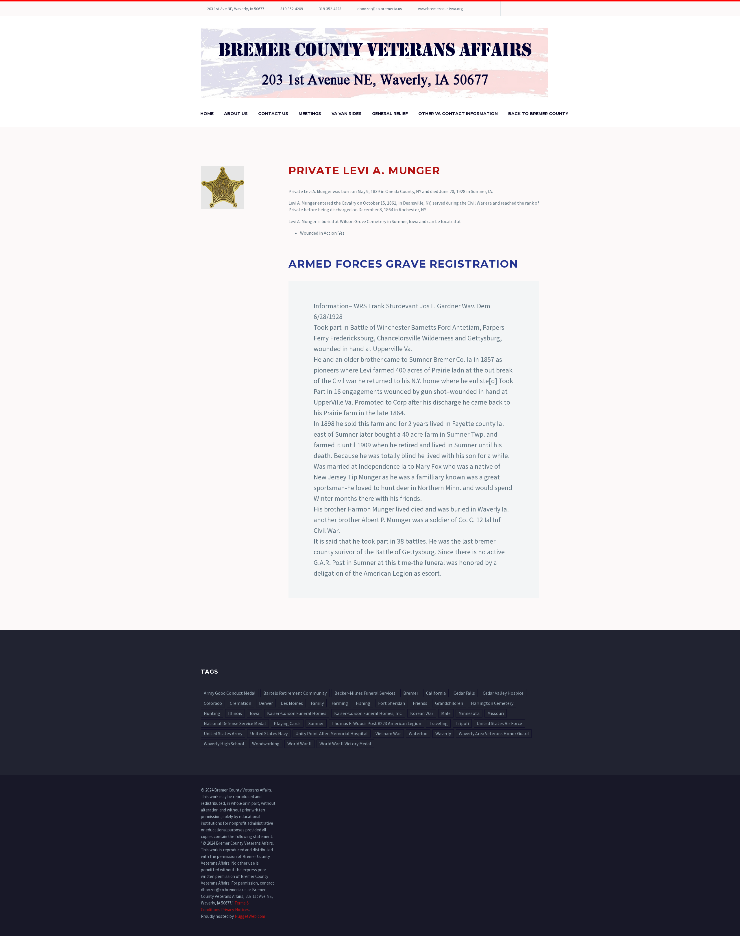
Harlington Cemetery (492, 703)
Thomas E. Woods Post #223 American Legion (376, 723)
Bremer (410, 693)
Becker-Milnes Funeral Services (364, 693)
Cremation (240, 703)
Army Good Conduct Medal (230, 693)
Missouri (495, 713)
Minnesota (469, 713)
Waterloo (418, 733)
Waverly (443, 733)
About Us (236, 113)
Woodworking (266, 743)
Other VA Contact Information (458, 113)
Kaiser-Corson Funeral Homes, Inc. (368, 713)
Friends (420, 703)
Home (207, 113)
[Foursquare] (486, 8)
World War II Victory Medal (345, 743)
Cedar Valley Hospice (503, 693)
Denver (266, 703)
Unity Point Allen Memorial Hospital (331, 733)
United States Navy (269, 733)
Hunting (212, 713)
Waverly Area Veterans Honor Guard (494, 733)
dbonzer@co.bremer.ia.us (379, 8)
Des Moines (292, 703)
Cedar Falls (464, 693)
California (436, 693)
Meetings (310, 113)
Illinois (235, 713)
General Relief (390, 113)
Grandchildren (449, 703)
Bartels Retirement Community (295, 693)
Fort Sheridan (391, 703)
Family (317, 703)
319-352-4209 (291, 8)
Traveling (438, 723)
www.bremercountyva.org (440, 8)
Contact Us (273, 113)
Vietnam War (388, 733)
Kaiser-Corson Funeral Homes (296, 713)
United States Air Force (499, 723)
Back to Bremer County (538, 113)
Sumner (316, 723)
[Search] (579, 113)
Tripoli (462, 723)
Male (446, 713)
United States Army (223, 733)
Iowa (254, 713)
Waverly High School (224, 743)
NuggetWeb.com (250, 916)
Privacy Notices (235, 909)
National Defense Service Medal (235, 723)
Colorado (213, 703)
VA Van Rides (347, 113)
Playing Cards (287, 723)
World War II (299, 743)
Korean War (421, 713)
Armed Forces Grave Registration (403, 263)
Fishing (363, 703)
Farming (340, 703)
